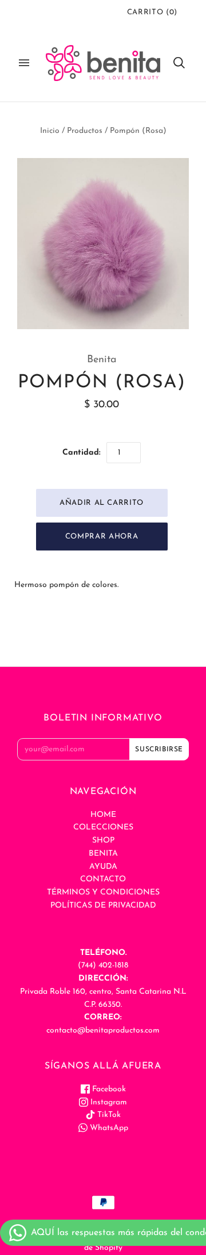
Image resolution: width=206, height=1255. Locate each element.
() (152, 12)
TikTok (108, 1115)
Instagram (107, 1102)
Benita (102, 360)
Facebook (108, 1089)
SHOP (103, 840)
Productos (84, 131)
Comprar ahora (101, 536)
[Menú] (24, 63)
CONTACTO (103, 879)
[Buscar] (179, 62)
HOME (103, 815)
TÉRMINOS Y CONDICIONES (103, 892)
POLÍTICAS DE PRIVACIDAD (103, 905)
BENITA (103, 853)
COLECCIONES (103, 827)
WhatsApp (108, 1128)
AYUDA (103, 867)
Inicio (50, 131)
